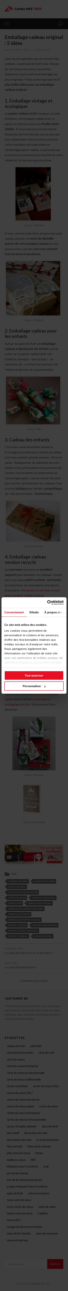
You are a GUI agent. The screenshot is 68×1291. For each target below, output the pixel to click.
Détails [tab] (34, 612)
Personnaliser (32, 686)
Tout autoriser (34, 675)
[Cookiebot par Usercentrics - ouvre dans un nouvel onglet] (48, 602)
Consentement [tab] (14, 612)
